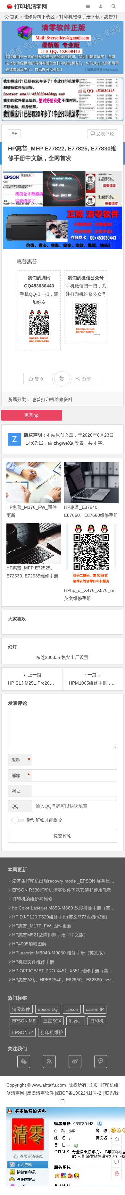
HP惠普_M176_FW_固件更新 (41, 925)
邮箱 (21, 775)
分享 (86, 378)
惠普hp (31, 415)
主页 (93, 1085)
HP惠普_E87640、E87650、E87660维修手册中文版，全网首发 (91, 515)
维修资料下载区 (39, 16)
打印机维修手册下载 (79, 16)
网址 (16, 790)
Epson (71, 1009)
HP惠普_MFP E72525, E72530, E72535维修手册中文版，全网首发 (32, 575)
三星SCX (52, 1020)
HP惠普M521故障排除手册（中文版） (50, 934)
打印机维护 (52, 1032)
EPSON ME (24, 1020)
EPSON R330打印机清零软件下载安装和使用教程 (62, 889)
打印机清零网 (30, 7)
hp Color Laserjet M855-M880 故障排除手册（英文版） (68, 907)
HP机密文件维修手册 (33, 961)
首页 (14, 16)
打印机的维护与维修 (32, 898)
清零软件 (21, 1009)
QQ (15, 806)
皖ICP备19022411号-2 (78, 1093)
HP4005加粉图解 (29, 943)
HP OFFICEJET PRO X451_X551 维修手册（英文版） (67, 970)
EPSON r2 (22, 1032)
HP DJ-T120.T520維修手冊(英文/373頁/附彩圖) (59, 916)
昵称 (21, 760)
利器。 (75, 1020)
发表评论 (104, 133)
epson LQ (48, 1009)
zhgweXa (63, 443)
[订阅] (49, 1061)
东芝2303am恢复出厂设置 (62, 657)
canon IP (95, 1009)
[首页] (117, 1139)
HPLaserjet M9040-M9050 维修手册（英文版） (59, 952)
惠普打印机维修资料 (52, 399)
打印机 (97, 1020)
